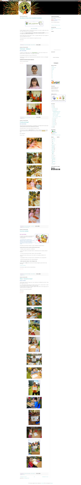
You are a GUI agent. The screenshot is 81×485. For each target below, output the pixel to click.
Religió (53, 69)
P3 (52, 70)
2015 (53, 106)
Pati (52, 156)
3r (52, 75)
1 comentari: (32, 226)
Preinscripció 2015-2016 (53, 161)
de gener (54, 124)
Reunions (53, 163)
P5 (52, 72)
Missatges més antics (45, 476)
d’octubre (54, 110)
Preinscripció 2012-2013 (53, 159)
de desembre (55, 108)
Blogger (51, 483)
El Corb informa (54, 132)
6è (52, 78)
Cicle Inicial (53, 139)
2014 (53, 107)
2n (52, 74)
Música (53, 68)
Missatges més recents (23, 476)
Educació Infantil (25, 227)
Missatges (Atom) (26, 478)
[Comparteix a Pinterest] (40, 44)
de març (54, 122)
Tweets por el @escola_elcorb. (55, 25)
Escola (23, 118)
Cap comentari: (33, 44)
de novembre (55, 109)
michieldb (42, 483)
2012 (53, 127)
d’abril (54, 121)
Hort (52, 154)
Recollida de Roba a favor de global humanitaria (31, 18)
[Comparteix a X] (38, 44)
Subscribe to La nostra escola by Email (56, 29)
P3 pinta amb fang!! (24, 122)
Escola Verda (54, 67)
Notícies (53, 155)
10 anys (53, 138)
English (53, 66)
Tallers (53, 164)
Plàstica (53, 157)
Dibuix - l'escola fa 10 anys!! (26, 278)
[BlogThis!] (37, 44)
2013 (53, 126)
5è (52, 77)
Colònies (53, 144)
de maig (54, 120)
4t (52, 76)
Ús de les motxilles (24, 231)
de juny (54, 119)
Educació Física (53, 146)
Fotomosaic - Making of (25, 49)
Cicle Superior (53, 143)
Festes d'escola (53, 153)
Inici (34, 476)
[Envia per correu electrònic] (36, 44)
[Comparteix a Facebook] (39, 44)
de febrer (54, 123)
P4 (52, 71)
